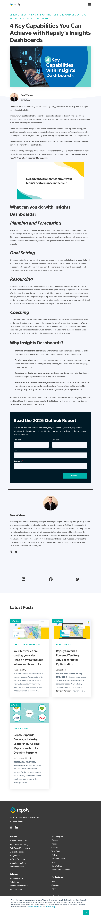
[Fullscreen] (81, 198)
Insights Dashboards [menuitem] (18, 841)
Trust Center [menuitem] (56, 851)
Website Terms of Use (35, 906)
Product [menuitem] (13, 837)
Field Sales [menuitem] (14, 882)
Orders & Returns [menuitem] (17, 852)
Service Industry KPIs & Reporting (31, 15)
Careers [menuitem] (54, 840)
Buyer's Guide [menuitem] (57, 866)
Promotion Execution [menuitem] (19, 886)
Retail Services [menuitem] (16, 889)
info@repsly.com (17, 821)
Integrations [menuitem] (15, 856)
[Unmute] (67, 198)
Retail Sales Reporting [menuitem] (19, 845)
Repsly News (63, 645)
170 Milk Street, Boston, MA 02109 (24, 817)
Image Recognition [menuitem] (18, 863)
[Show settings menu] (72, 198)
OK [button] (86, 912)
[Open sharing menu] (76, 198)
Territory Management (67, 15)
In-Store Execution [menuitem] (17, 859)
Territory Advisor (63, 691)
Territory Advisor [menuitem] (17, 867)
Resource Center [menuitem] (58, 859)
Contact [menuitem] (54, 848)
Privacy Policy (50, 906)
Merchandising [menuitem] (16, 878)
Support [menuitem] (55, 885)
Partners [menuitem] (54, 855)
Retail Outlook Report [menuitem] (60, 870)
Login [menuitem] (53, 881)
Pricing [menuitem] (54, 844)
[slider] (46, 198)
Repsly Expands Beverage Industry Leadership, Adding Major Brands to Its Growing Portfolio (27, 743)
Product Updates (41, 18)
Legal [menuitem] (53, 889)
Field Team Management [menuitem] (20, 848)
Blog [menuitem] (53, 862)
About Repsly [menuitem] (57, 837)
